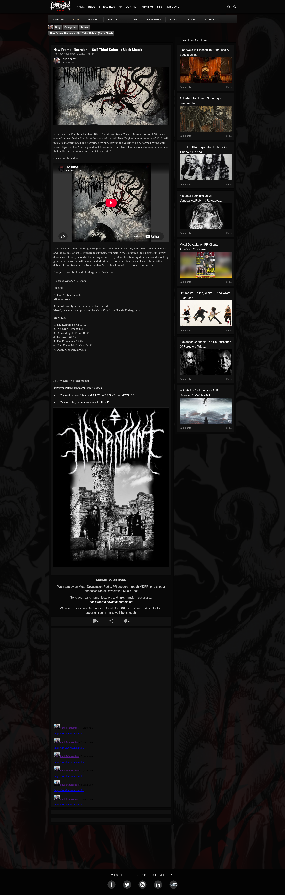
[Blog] (52, 40)
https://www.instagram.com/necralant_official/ (81, 402)
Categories (70, 27)
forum (174, 19)
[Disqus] (111, 675)
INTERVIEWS (107, 6)
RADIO (81, 6)
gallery (93, 19)
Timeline (58, 19)
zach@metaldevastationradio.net (111, 601)
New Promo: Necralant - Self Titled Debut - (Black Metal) (81, 33)
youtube (131, 19)
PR (120, 6)
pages (191, 19)
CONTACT (132, 6)
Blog (58, 27)
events (112, 19)
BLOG (91, 6)
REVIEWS (147, 6)
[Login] (228, 6)
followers (153, 19)
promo (84, 27)
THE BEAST (69, 59)
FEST (160, 6)
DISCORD (173, 6)
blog (76, 19)
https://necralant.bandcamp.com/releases (77, 388)
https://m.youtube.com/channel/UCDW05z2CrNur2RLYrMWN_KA (94, 395)
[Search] (235, 6)
